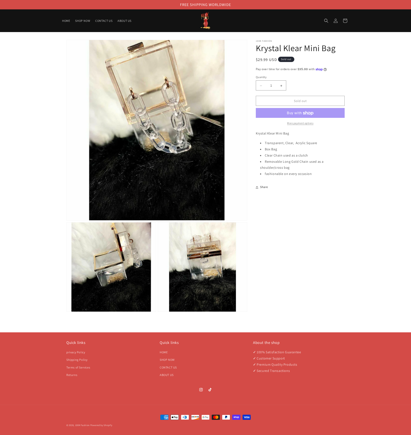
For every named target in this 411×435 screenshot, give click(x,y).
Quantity (261, 77)
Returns (71, 375)
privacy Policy (75, 352)
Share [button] (264, 187)
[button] (326, 20)
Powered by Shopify (101, 425)
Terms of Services (78, 367)
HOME (164, 352)
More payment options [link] (300, 123)
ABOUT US (167, 375)
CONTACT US (168, 367)
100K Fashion (82, 425)
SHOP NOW (167, 360)
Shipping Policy (77, 360)
